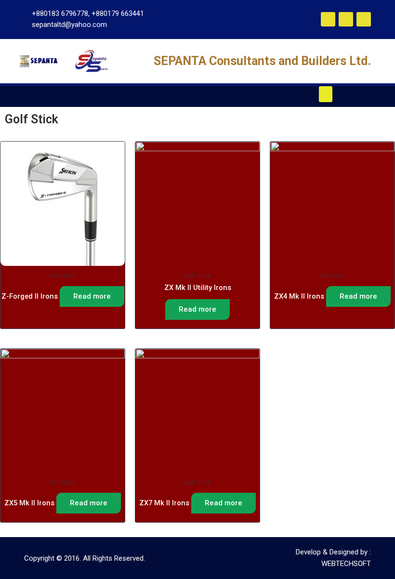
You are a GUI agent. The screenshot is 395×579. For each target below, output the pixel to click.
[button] (325, 94)
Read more (92, 296)
